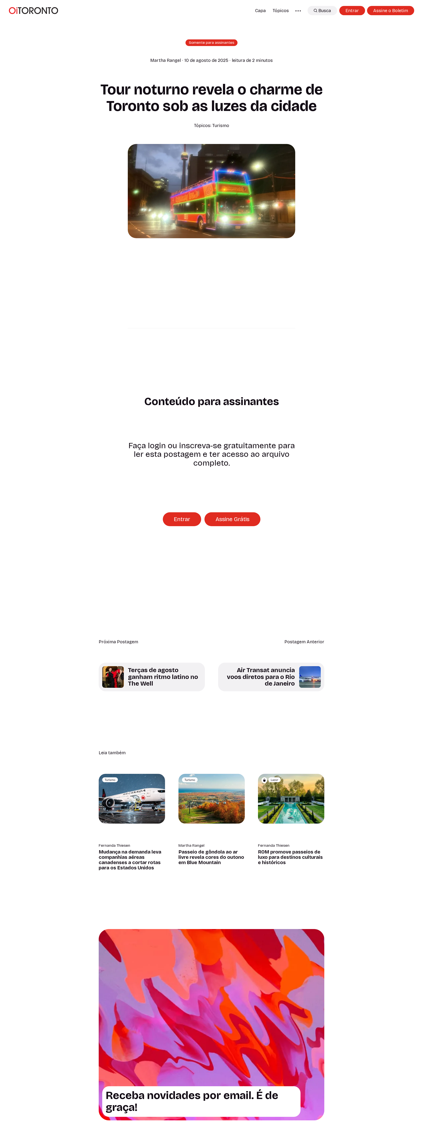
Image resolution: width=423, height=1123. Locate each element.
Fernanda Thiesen (114, 846)
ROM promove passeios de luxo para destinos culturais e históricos (290, 857)
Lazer (274, 780)
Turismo (220, 125)
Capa (260, 10)
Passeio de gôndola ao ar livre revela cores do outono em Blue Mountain (211, 857)
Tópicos (281, 10)
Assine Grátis (232, 519)
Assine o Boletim (390, 10)
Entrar (352, 10)
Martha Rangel (165, 60)
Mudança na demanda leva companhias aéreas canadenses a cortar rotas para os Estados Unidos (130, 860)
